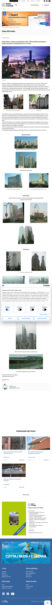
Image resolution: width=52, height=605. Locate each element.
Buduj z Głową (5, 27)
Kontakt (28, 0)
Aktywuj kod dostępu (13, 0)
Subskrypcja (5, 575)
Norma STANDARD (30, 573)
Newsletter (23, 0)
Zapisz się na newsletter (7, 586)
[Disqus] (26, 410)
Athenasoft (32, 0)
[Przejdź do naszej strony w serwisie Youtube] (49, 1)
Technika (10, 27)
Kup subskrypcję (34, 5)
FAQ (19, 0)
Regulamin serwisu (6, 576)
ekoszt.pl (28, 588)
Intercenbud (38, 0)
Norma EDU (29, 576)
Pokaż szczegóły (43, 314)
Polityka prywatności (7, 588)
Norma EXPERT (29, 571)
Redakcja (4, 571)
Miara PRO (28, 575)
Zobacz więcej (26, 494)
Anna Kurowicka (31, 457)
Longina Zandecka (5, 37)
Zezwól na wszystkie (42, 318)
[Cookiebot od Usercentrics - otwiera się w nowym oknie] (44, 286)
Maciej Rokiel (6, 457)
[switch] (20, 310)
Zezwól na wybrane (26, 318)
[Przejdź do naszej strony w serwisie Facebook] (47, 1)
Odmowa (10, 318)
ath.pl (27, 584)
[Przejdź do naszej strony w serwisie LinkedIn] (44, 1)
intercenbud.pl (29, 586)
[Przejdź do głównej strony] (7, 4)
